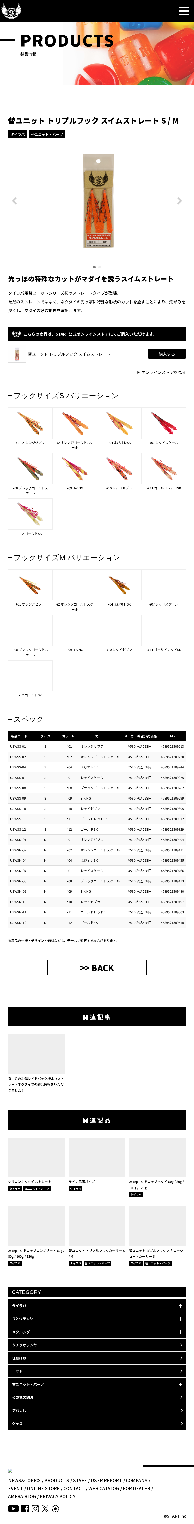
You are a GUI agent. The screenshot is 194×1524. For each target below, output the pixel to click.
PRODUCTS (56, 1480)
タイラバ (18, 134)
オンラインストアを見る (163, 372)
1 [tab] (94, 267)
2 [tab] (99, 267)
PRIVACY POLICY (57, 1496)
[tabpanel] (97, 200)
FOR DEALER (136, 1488)
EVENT (15, 1488)
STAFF (80, 1480)
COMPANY (136, 1480)
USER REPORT (106, 1480)
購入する (167, 354)
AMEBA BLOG (22, 1496)
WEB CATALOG (103, 1488)
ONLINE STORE (43, 1488)
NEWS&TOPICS (24, 1480)
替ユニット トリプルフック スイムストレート (69, 354)
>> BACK (97, 967)
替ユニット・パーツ (47, 134)
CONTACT (74, 1488)
